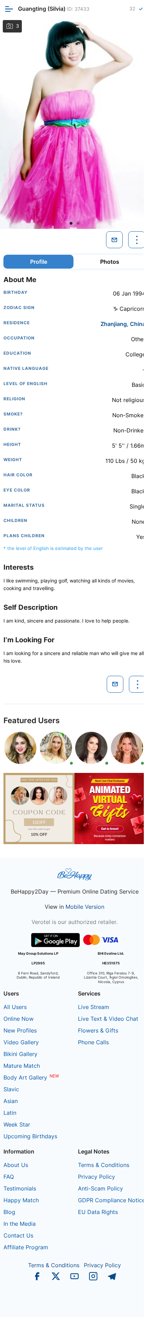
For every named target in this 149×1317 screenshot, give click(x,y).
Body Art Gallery (25, 1077)
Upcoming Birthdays (30, 1136)
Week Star (16, 1124)
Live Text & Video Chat (108, 1018)
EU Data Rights (98, 1211)
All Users (15, 1006)
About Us (15, 1164)
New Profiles (20, 1030)
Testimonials (19, 1188)
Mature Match (21, 1065)
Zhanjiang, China (123, 323)
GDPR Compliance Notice (111, 1200)
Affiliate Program (25, 1247)
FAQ (8, 1176)
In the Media (19, 1223)
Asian (10, 1101)
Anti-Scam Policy (100, 1188)
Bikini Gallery (20, 1053)
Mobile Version (84, 906)
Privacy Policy (96, 1176)
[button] (71, 223)
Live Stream (93, 1006)
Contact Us (18, 1235)
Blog (9, 1211)
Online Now (18, 1018)
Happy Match (21, 1200)
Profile (38, 261)
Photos (109, 261)
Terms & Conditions (103, 1164)
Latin (9, 1112)
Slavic (11, 1089)
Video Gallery (21, 1042)
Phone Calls (93, 1042)
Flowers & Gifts (98, 1030)
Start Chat (121, 1304)
